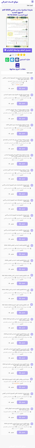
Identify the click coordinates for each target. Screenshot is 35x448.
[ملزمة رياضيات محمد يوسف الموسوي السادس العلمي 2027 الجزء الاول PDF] (32, 78)
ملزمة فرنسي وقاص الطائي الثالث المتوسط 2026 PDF (15, 379)
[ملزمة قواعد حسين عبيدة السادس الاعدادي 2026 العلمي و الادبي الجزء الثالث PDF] (32, 424)
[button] (17, 50)
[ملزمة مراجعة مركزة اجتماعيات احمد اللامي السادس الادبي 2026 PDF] (32, 170)
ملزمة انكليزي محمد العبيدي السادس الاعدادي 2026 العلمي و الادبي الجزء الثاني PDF (16, 364)
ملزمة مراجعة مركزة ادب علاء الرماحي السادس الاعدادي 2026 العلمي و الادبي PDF (17, 110)
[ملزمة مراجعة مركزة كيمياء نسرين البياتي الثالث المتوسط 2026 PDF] (32, 125)
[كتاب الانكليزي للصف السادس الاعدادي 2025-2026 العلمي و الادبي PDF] (32, 319)
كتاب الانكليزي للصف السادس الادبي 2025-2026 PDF (15, 275)
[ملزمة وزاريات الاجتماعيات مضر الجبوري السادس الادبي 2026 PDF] (32, 185)
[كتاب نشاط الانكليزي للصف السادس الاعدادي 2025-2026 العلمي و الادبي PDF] (32, 334)
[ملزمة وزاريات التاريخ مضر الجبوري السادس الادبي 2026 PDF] (32, 215)
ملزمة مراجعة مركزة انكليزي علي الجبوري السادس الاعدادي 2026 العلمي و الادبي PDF (16, 155)
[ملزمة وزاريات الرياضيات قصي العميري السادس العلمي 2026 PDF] (32, 393)
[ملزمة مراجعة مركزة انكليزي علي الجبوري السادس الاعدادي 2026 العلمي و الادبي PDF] (32, 155)
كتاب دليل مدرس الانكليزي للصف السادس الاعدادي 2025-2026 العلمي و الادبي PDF (16, 349)
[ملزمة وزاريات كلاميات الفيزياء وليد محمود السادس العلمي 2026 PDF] (32, 95)
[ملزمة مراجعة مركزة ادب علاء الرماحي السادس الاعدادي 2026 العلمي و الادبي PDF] (32, 110)
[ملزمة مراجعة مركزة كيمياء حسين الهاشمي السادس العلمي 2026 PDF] (32, 439)
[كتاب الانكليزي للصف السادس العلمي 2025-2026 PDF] (32, 245)
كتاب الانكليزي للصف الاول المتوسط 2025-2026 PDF (15, 305)
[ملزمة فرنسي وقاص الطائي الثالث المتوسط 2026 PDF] (31, 379)
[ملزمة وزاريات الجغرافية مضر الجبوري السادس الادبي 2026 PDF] (32, 200)
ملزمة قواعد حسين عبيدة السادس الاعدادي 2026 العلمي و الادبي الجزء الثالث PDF (16, 424)
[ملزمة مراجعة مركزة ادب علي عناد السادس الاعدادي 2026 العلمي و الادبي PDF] (32, 140)
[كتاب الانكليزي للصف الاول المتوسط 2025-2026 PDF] (31, 304)
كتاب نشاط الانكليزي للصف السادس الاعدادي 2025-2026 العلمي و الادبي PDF (16, 334)
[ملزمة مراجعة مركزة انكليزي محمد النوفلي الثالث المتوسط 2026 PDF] (32, 409)
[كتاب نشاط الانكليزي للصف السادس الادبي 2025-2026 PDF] (32, 290)
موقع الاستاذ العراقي (9, 2)
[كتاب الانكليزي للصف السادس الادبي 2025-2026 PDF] (32, 275)
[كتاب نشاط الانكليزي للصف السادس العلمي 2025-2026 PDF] (32, 260)
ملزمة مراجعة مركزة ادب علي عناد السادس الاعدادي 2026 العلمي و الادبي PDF (16, 140)
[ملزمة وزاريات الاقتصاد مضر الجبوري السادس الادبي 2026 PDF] (32, 230)
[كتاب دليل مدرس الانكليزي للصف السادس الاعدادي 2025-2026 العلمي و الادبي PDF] (32, 349)
